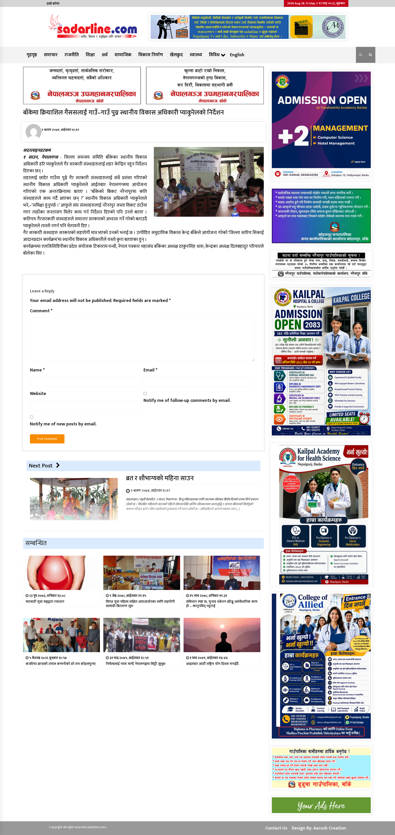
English (237, 55)
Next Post (41, 465)
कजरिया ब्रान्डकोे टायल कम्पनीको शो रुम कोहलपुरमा (61, 664)
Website (38, 393)
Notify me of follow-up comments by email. (187, 400)
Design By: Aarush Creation (319, 828)
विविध (214, 55)
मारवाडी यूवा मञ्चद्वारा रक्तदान (45, 602)
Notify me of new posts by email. (63, 424)
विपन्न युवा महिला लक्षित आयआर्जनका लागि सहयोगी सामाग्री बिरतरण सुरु (140, 604)
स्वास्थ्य (196, 55)
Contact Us (276, 828)
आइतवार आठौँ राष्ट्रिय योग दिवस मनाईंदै (212, 664)
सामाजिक (123, 55)
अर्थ (105, 55)
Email (150, 370)
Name (37, 370)
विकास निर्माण (150, 55)
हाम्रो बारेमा (53, 3)
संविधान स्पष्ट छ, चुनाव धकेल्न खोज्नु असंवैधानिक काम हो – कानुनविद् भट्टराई (221, 604)
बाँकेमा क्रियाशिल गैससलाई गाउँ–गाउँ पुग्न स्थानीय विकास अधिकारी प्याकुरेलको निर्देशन (123, 112)
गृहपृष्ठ (32, 55)
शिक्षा (90, 55)
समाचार (51, 55)
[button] (361, 55)
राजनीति (71, 55)
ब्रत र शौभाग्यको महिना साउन (160, 478)
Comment (41, 310)
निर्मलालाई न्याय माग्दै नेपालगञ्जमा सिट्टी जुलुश (135, 664)
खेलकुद (176, 55)
